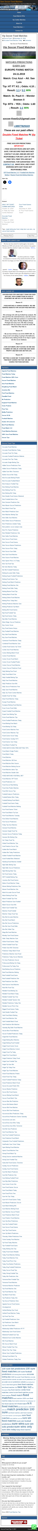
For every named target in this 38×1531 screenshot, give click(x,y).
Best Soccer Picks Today (9, 548)
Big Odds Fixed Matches (9, 619)
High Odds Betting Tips (9, 865)
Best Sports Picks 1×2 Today (11, 560)
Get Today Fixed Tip (8, 840)
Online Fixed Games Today (10, 941)
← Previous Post (7, 235)
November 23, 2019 (20, 38)
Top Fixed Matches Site (9, 1288)
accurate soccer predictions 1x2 (26, 1379)
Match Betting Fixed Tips (9, 895)
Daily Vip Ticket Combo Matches (12, 692)
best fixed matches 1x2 (9, 1387)
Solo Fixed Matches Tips (9, 1132)
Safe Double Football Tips (10, 1012)
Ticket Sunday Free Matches (10, 1239)
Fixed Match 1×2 (7, 428)
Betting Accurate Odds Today (11, 573)
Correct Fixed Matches (9, 656)
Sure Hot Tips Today (8, 1196)
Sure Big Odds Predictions (10, 1181)
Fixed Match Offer (19, 16)
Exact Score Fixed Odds (9, 708)
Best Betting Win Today (9, 493)
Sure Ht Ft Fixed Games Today (11, 1199)
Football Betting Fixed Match (10, 800)
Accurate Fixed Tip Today (9, 453)
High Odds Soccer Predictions (11, 868)
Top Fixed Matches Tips (9, 1292)
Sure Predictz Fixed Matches (10, 1218)
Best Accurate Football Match (11, 481)
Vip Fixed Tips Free (8, 1316)
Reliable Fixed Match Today (10, 994)
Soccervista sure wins (8, 1120)
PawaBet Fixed (6, 396)
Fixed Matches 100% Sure (10, 377)
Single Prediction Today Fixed (11, 1058)
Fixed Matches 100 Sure (9, 760)
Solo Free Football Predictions (11, 1135)
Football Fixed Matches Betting (11, 806)
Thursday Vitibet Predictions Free (12, 1236)
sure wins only (23, 1426)
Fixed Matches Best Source (10, 763)
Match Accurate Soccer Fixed (11, 892)
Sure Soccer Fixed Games (10, 1227)
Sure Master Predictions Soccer (11, 1202)
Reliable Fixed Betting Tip (9, 990)
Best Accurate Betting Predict (11, 477)
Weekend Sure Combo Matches (11, 1338)
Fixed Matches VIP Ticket (10, 778)
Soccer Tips (5, 437)
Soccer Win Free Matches (10, 1107)
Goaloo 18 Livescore (8, 421)
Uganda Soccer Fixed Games (11, 1304)
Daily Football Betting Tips (10, 677)
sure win (20, 1418)
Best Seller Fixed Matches (10, 536)
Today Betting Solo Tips (9, 1249)
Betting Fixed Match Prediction (11, 582)
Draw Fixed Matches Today (10, 699)
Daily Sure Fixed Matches (10, 689)
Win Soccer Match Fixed (9, 1344)
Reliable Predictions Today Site (11, 1003)
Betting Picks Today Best (9, 600)
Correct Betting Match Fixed (10, 653)
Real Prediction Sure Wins (10, 981)
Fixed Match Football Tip (9, 745)
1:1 (18, 90)
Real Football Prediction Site (10, 978)
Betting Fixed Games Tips (10, 579)
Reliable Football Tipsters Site (11, 1000)
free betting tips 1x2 (30, 1401)
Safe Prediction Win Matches (10, 1024)
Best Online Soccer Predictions (11, 520)
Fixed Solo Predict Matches (10, 788)
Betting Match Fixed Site (9, 594)
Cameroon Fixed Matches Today (11, 640)
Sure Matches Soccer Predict (11, 1212)
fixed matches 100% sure (21, 1398)
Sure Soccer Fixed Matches (11, 1)
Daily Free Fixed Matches (9, 680)
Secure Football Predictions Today (12, 1033)
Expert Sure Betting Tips (9, 714)
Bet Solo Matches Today (9, 567)
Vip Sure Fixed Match (8, 1325)
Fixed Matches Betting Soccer (11, 766)
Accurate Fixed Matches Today (13, 40)
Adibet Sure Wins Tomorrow (10, 471)
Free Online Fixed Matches (10, 818)
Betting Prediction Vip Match (10, 606)
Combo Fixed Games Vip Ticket (11, 646)
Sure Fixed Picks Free (9, 1193)
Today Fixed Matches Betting (11, 1255)
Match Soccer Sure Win (9, 904)
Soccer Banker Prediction (9, 1089)
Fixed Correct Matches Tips (10, 732)
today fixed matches (23, 1430)
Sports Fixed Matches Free (10, 1150)
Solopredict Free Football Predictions (13, 1141)
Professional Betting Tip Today (11, 963)
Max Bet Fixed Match (8, 920)
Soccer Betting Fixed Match (10, 1095)
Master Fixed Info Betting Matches (22, 175)
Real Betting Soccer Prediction (11, 969)
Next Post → (32, 235)
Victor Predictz (6, 406)
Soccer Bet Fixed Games (9, 1092)
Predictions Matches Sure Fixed (11, 954)
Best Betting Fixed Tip (9, 490)
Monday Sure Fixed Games (10, 935)
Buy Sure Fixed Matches (9, 637)
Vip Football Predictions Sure (10, 1319)
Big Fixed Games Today (9, 616)
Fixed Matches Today (8, 374)
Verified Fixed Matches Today (11, 1313)
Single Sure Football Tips (9, 1061)
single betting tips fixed (12, 229)
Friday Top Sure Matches (9, 825)
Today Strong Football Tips (10, 1273)
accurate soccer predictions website (14, 1382)
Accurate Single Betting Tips (10, 462)
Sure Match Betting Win (9, 1206)
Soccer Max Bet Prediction (10, 1101)
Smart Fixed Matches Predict (11, 1073)
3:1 (23, 90)
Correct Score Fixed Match (10, 659)
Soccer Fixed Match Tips (9, 1098)
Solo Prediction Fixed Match (10, 1138)
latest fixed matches (23, 1406)
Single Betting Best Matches (10, 1040)
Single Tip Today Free (8, 1067)
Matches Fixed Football (9, 911)
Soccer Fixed (8, 38)
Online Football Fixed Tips (10, 944)
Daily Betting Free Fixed (9, 671)
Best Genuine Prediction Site (10, 502)
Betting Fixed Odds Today (10, 588)
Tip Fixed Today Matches (9, 1242)
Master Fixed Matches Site (10, 889)
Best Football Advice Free (10, 499)
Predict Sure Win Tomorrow (10, 947)
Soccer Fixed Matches (9, 380)
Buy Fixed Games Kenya (9, 628)
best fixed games (12, 1384)
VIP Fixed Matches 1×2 (11, 172)
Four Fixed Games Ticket (9, 809)
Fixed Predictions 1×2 (8, 782)
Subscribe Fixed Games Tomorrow (12, 1163)
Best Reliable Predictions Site (11, 533)
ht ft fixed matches (17, 1405)
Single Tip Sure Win (8, 1064)
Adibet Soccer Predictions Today (12, 468)
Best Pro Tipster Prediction (10, 530)
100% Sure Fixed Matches (10, 434)
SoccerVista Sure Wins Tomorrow (12, 1126)
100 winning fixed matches (19, 1374)
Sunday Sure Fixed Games (10, 1169)
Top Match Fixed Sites (9, 1295)
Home (19, 12)
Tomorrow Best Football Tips (10, 1279)
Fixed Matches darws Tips (10, 769)
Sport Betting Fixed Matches (10, 1147)
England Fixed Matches (9, 402)
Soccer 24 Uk (6, 415)
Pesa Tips (5, 409)
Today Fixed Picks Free (9, 1261)
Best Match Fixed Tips (9, 508)
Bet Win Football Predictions (10, 570)
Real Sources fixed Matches (10, 984)
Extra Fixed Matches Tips (10, 717)
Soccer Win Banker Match (10, 1104)
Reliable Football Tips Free (10, 997)
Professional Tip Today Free (10, 966)
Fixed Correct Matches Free (10, 729)
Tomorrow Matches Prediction (11, 1285)
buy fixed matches (14, 1390)
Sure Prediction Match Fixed (10, 1215)
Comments (28, 40)
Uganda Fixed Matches (9, 371)
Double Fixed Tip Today (9, 696)
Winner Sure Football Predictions (12, 1353)
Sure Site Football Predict (9, 1224)
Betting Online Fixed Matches (11, 597)
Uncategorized (6, 1307)
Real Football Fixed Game (10, 975)
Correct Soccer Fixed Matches (11, 665)
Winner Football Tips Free (9, 1347)
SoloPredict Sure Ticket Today (11, 1144)
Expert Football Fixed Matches (11, 711)
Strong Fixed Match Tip (9, 1153)
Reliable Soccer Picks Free (10, 1006)
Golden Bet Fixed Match (9, 849)
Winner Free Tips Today (9, 1350)
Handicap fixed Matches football (11, 861)
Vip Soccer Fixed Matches (14, 35)
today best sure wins (26, 229)
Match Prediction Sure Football (11, 901)
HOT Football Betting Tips (10, 877)
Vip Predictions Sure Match (10, 1322)
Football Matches (7, 418)
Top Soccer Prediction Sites (10, 1301)
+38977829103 (22, 126)
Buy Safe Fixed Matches (9, 634)
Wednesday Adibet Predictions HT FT (13, 1328)
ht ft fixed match (21, 1404)
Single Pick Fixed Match (9, 1055)
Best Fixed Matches (8, 425)
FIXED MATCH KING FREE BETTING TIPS (15, 748)
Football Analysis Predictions (10, 794)
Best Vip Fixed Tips (8, 563)
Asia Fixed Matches (8, 383)
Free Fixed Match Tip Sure (10, 812)
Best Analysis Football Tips (10, 484)
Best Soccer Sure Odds (9, 551)
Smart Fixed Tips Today (9, 1077)
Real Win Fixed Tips (8, 987)
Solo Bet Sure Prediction (9, 1129)
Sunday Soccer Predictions (10, 1166)
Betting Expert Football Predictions (12, 576)
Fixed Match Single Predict (10, 751)
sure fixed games (17, 1415)
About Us (19, 23)
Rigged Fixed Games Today (10, 1009)
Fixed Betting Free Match (9, 723)
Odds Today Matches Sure (10, 938)
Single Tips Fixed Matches (10, 1070)
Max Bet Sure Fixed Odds (10, 926)
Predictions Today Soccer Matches (12, 957)
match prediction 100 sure (18, 1411)
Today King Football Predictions (11, 1267)
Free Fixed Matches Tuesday (11, 815)
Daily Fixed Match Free (9, 674)
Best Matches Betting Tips (10, 514)
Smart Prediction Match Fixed (11, 1083)
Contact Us (19, 31)
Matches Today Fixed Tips (10, 914)
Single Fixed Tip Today (9, 1052)
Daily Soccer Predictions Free (11, 686)
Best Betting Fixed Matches (10, 487)
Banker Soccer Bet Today (9, 474)
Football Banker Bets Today (10, 797)
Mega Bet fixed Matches (9, 932)
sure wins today (9, 1429)
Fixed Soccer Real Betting (10, 785)
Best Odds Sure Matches (9, 517)
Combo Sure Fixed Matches (10, 649)
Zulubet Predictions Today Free (11, 1359)
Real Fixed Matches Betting (10, 972)
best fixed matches (25, 1384)
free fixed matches (8, 1404)
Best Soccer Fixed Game (9, 539)
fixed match (16, 1395)
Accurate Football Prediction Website (13, 456)
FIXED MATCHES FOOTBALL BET (12, 775)
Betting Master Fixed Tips (10, 591)
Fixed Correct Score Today (10, 735)
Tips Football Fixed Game (10, 1245)
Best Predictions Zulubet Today (11, 524)
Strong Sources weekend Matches (12, 1156)
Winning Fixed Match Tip (9, 1356)
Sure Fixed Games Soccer (10, 1187)
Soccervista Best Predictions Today (12, 1113)
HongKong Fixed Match (9, 387)
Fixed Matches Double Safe (10, 772)
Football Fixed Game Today (10, 803)
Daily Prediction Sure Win (9, 683)
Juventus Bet (6, 390)
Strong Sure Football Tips (9, 1159)
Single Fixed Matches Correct (11, 1049)
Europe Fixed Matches (9, 702)
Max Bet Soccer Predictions (10, 923)
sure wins (18, 1423)
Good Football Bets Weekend (11, 858)
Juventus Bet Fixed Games (10, 880)
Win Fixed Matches (8, 1341)
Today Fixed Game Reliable (10, 1252)
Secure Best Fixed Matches (10, 1030)
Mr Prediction (6, 399)
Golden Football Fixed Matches (11, 855)
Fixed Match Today (8, 754)
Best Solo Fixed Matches (9, 554)
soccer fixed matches (7, 1415)
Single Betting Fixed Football (10, 1043)
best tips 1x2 (24, 1387)
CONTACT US (8, 164)
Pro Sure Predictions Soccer (10, 960)
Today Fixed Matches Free (10, 1258)
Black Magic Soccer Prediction (11, 622)
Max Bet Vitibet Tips (8, 929)
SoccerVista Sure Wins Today (11, 1123)
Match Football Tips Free (9, 898)
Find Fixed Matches (8, 393)
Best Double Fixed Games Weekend (13, 496)
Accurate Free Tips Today (10, 459)
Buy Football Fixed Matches (10, 631)
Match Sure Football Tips (9, 908)
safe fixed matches (26, 1413)
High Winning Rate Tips (9, 871)
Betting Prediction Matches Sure (11, 603)
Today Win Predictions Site (10, 1276)
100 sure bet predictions (13, 1368)
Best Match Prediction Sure (10, 511)
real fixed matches (14, 1413)
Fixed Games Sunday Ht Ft (10, 739)
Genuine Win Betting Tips (9, 837)
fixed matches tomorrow (18, 1401)
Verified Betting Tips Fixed (10, 1310)
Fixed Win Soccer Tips (9, 791)
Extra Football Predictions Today (11, 720)
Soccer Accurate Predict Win (10, 1086)
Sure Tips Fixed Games (9, 1230)
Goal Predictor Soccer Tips (10, 846)
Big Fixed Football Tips (9, 613)
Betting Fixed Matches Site (10, 585)
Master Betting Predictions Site (11, 886)
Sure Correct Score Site (9, 1184)
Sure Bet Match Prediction (10, 1172)
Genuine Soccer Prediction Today (12, 834)
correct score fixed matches (18, 1392)
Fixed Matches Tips (15, 1512)
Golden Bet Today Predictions (11, 852)
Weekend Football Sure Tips (10, 1335)
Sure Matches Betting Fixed (10, 1209)
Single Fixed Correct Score (10, 1046)
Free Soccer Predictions (9, 822)
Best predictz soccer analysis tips (12, 527)
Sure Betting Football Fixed (10, 1178)
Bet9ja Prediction (7, 412)
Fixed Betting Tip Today (9, 726)
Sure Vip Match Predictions (10, 1233)
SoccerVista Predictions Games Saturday (14, 1116)
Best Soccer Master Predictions (11, 545)
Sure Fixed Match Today (9, 1190)
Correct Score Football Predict (11, 662)
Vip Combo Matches (19, 20)
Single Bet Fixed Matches (10, 1037)
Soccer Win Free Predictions (10, 1110)
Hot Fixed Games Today (9, 874)
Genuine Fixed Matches (9, 828)
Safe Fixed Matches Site (9, 1018)
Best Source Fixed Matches (10, 557)
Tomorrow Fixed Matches (9, 1282)
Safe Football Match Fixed (10, 1021)
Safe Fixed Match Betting (9, 1015)
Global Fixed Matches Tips (10, 843)
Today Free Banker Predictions (11, 1264)
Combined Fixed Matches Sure (11, 643)
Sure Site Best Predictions (10, 1221)
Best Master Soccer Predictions (11, 505)
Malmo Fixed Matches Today (10, 883)
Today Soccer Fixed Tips (9, 1270)
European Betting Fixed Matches (12, 705)
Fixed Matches (18, 27)
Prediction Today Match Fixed (11, 951)
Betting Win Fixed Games (9, 610)
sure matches (13, 1418)
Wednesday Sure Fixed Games (11, 1331)
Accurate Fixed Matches (9, 447)
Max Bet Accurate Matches (10, 917)
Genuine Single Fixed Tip (9, 831)
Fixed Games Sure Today (9, 742)
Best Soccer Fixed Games (10, 542)
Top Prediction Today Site (9, 1298)
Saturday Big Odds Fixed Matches (12, 1027)
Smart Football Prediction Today (11, 1080)
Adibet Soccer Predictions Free (11, 465)
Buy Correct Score (7, 625)
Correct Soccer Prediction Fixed (11, 668)
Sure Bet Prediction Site (9, 1175)
